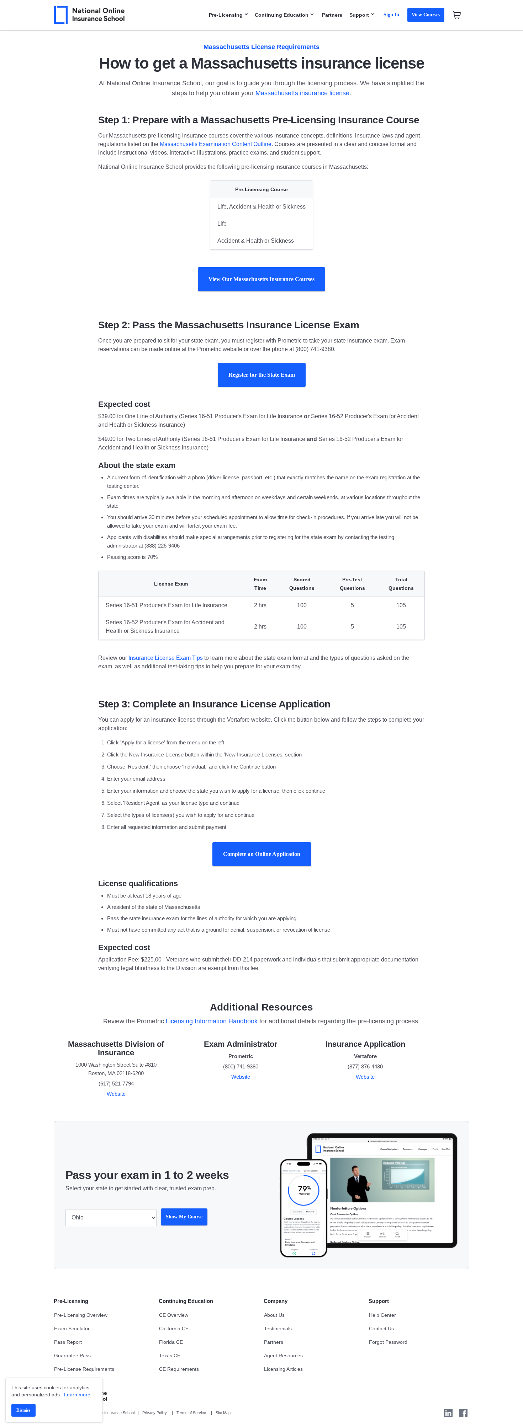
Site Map (223, 1413)
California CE (174, 1328)
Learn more (77, 1394)
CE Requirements (179, 1369)
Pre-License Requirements (84, 1369)
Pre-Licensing (226, 15)
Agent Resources (283, 1355)
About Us (274, 1315)
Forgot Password (388, 1342)
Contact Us (381, 1328)
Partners (332, 15)
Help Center (382, 1315)
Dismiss (23, 1410)
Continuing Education (281, 15)
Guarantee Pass (72, 1355)
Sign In (391, 14)
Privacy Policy (154, 1413)
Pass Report (68, 1342)
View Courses (426, 14)
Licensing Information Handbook (212, 1021)
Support (359, 15)
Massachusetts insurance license (302, 93)
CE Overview (173, 1315)
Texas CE (169, 1355)
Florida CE (171, 1342)
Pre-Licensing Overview (80, 1315)
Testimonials (278, 1328)
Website (116, 1094)
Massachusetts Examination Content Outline (215, 144)
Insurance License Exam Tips (165, 658)
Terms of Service (191, 1413)
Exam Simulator (72, 1328)
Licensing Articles (283, 1369)
